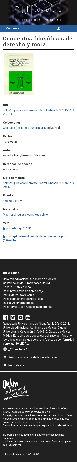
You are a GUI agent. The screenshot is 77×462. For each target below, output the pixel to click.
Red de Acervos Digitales (18, 302)
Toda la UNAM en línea (17, 287)
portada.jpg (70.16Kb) (19, 228)
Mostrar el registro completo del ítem (26, 214)
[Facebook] (5, 317)
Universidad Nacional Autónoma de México (30, 279)
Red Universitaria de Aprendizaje (23, 291)
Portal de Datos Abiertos (18, 294)
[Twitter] (12, 317)
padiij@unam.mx (12, 445)
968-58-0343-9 (12, 200)
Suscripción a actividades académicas (32, 357)
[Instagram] (27, 317)
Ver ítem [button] (11, 28)
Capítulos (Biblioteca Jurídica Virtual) (26, 127)
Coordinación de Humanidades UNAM (26, 283)
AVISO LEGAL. (20, 343)
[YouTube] (20, 317)
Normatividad (16, 365)
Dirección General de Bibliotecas (23, 298)
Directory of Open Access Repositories (27, 306)
